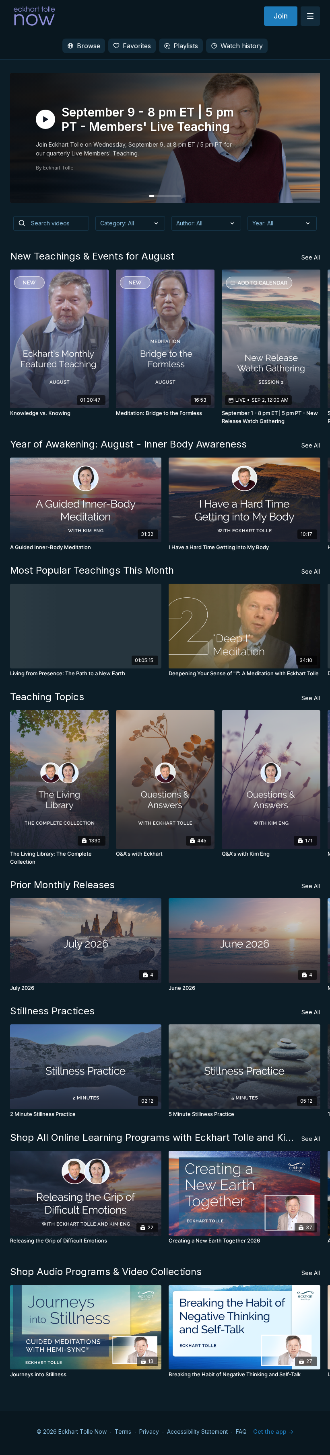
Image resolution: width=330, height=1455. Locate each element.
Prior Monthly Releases (62, 885)
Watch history (242, 46)
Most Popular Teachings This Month (92, 570)
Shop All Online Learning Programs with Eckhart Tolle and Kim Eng (156, 1137)
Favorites (137, 46)
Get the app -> (273, 1431)
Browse (88, 46)
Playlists (185, 46)
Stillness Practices (52, 1011)
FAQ (241, 1431)
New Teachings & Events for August (92, 256)
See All (310, 257)
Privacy (149, 1431)
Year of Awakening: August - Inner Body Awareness (128, 444)
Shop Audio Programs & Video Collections (106, 1271)
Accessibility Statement (197, 1431)
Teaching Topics (47, 697)
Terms (123, 1431)
